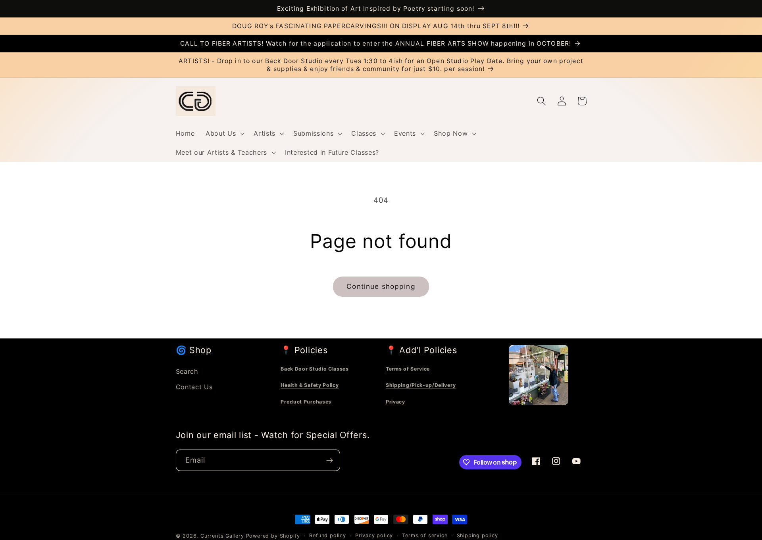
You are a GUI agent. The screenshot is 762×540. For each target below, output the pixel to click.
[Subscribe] (329, 460)
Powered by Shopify (273, 536)
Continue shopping (381, 286)
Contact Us (194, 387)
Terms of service (424, 535)
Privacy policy (374, 535)
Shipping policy (477, 535)
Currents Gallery (222, 536)
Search (187, 371)
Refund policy (327, 535)
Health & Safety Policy (310, 385)
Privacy (395, 402)
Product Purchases (306, 402)
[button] (224, 133)
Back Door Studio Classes (315, 369)
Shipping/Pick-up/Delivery (421, 385)
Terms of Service (408, 369)
